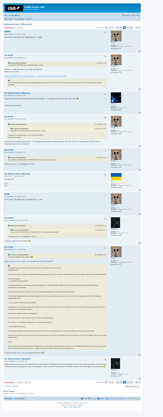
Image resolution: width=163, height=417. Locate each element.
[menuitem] (17, 15)
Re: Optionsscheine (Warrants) (17, 93)
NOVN (7, 31)
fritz (112, 181)
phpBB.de (80, 405)
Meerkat (113, 42)
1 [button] (112, 28)
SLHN (7, 194)
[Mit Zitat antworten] (105, 32)
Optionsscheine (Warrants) (17, 24)
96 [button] (136, 28)
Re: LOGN (9, 150)
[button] (106, 27)
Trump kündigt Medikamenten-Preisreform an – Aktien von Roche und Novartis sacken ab (35, 76)
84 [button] (117, 28)
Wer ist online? (9, 391)
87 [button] (128, 28)
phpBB (66, 403)
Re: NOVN (9, 55)
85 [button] (121, 28)
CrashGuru (114, 229)
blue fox (113, 103)
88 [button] (131, 28)
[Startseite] (14, 8)
